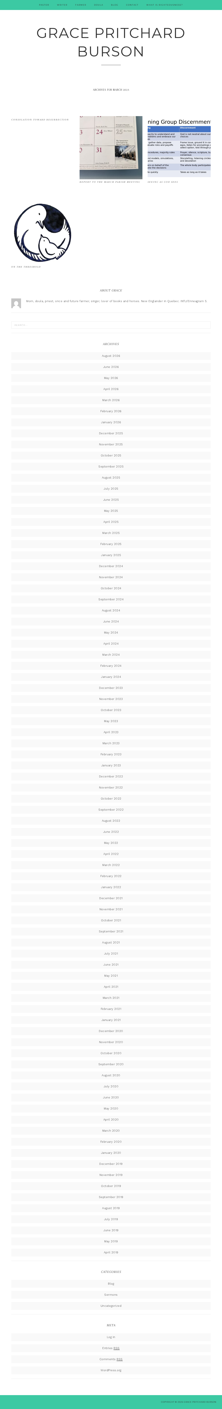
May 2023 (111, 721)
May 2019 (111, 1241)
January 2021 (111, 1020)
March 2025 (111, 533)
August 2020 (111, 1075)
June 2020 (111, 1097)
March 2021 (111, 997)
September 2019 (111, 1197)
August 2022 (111, 820)
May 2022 (111, 842)
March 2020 (111, 1130)
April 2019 (111, 1252)
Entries (111, 1348)
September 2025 (111, 466)
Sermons (111, 1294)
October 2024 (111, 588)
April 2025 (111, 521)
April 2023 (111, 732)
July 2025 (111, 488)
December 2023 (111, 688)
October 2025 (111, 455)
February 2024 (111, 665)
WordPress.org (111, 1370)
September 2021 (111, 931)
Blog (111, 1283)
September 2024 (111, 599)
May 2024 (111, 632)
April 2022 (111, 854)
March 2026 (111, 400)
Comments (111, 1359)
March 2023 (111, 743)
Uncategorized (111, 1305)
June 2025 (111, 499)
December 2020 (111, 1031)
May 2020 (111, 1108)
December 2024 (111, 566)
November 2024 (111, 577)
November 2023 (111, 699)
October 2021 (111, 920)
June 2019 (111, 1230)
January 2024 (111, 676)
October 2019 (111, 1186)
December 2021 (111, 898)
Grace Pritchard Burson (111, 42)
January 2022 (111, 887)
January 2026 (111, 422)
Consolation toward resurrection (40, 119)
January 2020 (111, 1152)
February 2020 (111, 1141)
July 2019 (111, 1219)
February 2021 (111, 1009)
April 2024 (111, 643)
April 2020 (111, 1119)
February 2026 (111, 411)
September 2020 (111, 1064)
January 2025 (111, 555)
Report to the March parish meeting (110, 182)
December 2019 (111, 1163)
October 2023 (111, 710)
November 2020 (111, 1042)
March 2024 (111, 654)
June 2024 (111, 621)
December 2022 (111, 776)
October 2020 (111, 1053)
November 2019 (111, 1175)
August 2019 (111, 1208)
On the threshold (26, 266)
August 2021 (111, 942)
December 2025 (111, 433)
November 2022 (111, 787)
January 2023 (111, 765)
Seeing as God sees (163, 182)
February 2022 (111, 876)
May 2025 (111, 510)
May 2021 (111, 975)
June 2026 (111, 367)
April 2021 (111, 986)
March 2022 (111, 865)
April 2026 (111, 389)
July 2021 (111, 953)
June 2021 (111, 964)
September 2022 (111, 809)
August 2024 (111, 610)
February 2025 (111, 544)
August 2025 (111, 477)
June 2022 (111, 831)
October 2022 (111, 798)
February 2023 (111, 754)
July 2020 (111, 1086)
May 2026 (111, 378)
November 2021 (111, 909)
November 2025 (111, 444)
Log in (111, 1337)
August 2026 (111, 355)
